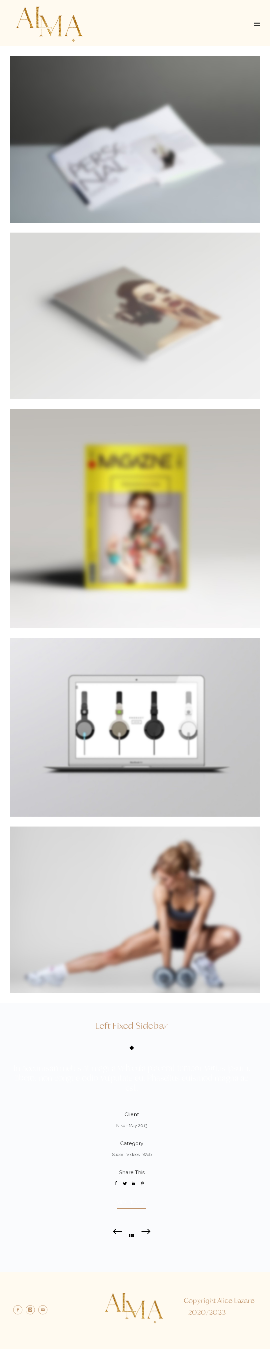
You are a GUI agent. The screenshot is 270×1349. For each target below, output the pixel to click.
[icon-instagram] (32, 1309)
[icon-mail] (44, 1309)
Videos (133, 1154)
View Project (131, 1202)
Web (147, 1154)
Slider (117, 1154)
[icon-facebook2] (19, 1309)
